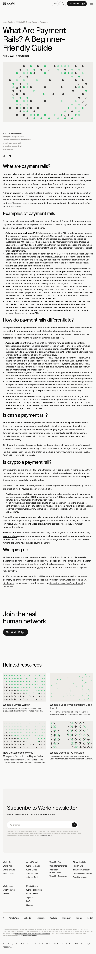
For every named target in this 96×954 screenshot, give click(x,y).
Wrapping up (8, 149)
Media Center (32, 886)
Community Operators (82, 873)
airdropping (77, 580)
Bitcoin (28, 470)
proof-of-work (13, 489)
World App (8, 866)
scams (73, 539)
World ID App (9, 870)
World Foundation (34, 890)
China (17, 543)
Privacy (6, 894)
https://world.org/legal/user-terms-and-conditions (32, 933)
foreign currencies (33, 408)
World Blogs (31, 870)
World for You (55, 862)
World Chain (8, 873)
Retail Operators (80, 877)
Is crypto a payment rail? (13, 146)
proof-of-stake (38, 489)
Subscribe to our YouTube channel (66, 583)
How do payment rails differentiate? (17, 140)
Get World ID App (15, 632)
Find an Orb (78, 866)
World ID (7, 862)
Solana (83, 509)
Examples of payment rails (13, 136)
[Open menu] (91, 3)
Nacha (9, 387)
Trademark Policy (46, 944)
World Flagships (33, 866)
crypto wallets (10, 536)
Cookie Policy (20, 944)
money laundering (65, 452)
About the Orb (79, 862)
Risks (77, 944)
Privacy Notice (47, 835)
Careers (29, 905)
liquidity (20, 280)
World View (33, 873)
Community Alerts (87, 944)
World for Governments (55, 871)
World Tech (33, 877)
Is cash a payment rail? (12, 143)
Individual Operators (81, 870)
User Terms (69, 944)
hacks (62, 539)
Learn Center (8, 22)
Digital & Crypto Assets (27, 22)
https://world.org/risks (29, 935)
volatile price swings (48, 539)
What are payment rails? (13, 133)
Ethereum (46, 470)
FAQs (28, 901)
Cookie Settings (8, 944)
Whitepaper (8, 886)
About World (32, 862)
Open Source (9, 890)
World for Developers (59, 876)
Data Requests (59, 944)
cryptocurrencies (46, 520)
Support (29, 897)
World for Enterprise (58, 866)
